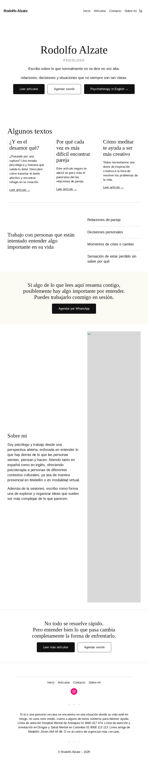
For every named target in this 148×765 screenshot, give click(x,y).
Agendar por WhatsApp (73, 308)
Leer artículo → (19, 190)
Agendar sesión (64, 89)
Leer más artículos (55, 647)
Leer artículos (29, 89)
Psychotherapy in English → (109, 89)
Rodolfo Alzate (15, 11)
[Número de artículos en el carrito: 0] (140, 11)
